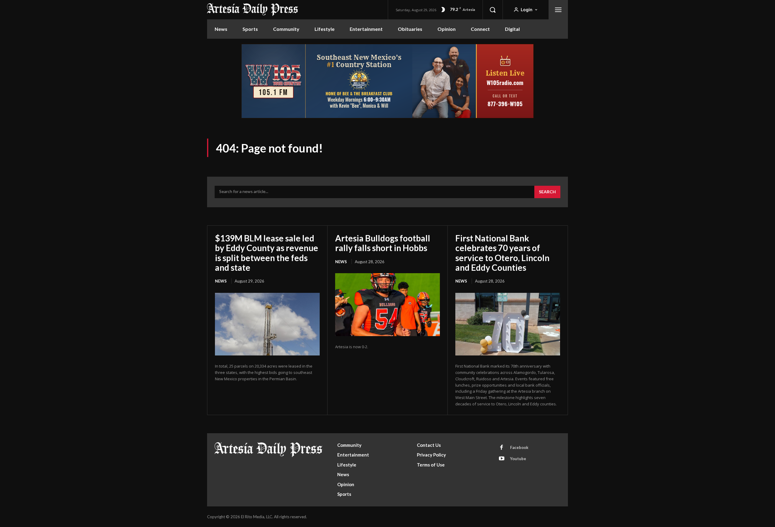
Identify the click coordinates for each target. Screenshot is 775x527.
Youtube (518, 458)
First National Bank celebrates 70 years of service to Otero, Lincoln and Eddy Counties (502, 253)
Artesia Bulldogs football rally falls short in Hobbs (382, 243)
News (221, 281)
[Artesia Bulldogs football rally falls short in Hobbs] (387, 304)
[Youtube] (501, 458)
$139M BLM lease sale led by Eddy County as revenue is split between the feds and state (266, 253)
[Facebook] (501, 447)
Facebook (519, 447)
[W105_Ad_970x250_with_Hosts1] (387, 117)
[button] (492, 9)
